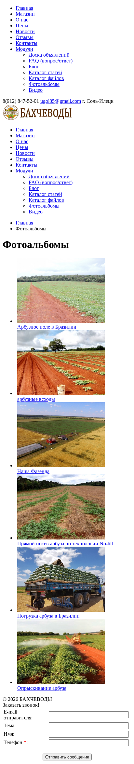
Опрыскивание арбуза (41, 688)
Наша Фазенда (33, 471)
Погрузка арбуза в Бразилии (48, 616)
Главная (24, 222)
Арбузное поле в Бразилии (46, 327)
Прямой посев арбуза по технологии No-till (65, 543)
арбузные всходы (36, 399)
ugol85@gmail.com (60, 101)
